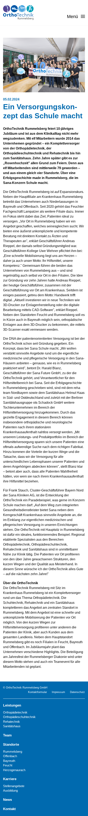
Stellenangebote (13, 786)
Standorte (11, 744)
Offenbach (10, 756)
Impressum (58, 692)
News (7, 800)
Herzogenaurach (14, 770)
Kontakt (9, 809)
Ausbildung (10, 790)
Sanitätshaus (11, 726)
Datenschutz (77, 692)
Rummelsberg (12, 751)
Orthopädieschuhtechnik (19, 717)
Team (7, 735)
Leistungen (12, 705)
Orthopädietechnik (15, 712)
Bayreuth (9, 760)
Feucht (7, 765)
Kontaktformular (37, 692)
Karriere (9, 779)
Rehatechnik (11, 721)
